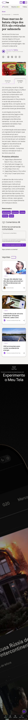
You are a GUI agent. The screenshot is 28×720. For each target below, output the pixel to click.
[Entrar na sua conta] (21, 2)
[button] (14, 245)
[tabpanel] (14, 145)
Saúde (11, 216)
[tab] (8, 81)
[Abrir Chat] (24, 711)
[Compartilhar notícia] (16, 57)
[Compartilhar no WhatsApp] (8, 57)
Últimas (15, 717)
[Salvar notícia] (3, 57)
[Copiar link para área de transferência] (19, 57)
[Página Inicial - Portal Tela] (5, 2)
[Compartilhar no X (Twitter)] (12, 57)
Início (10, 717)
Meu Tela (21, 717)
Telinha (15, 50)
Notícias (5, 216)
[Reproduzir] (7, 72)
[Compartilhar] (24, 288)
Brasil (3, 11)
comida (22, 212)
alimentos (15, 212)
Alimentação (6, 212)
